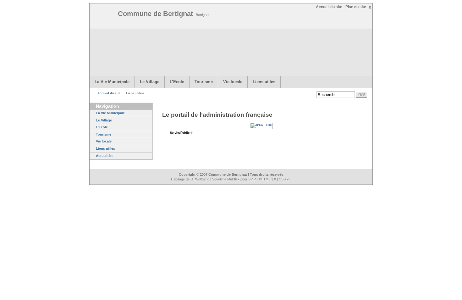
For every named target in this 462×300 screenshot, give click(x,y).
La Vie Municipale (112, 81)
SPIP (252, 179)
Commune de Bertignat (163, 14)
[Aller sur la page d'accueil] (105, 16)
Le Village (149, 81)
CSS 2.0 (285, 179)
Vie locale (232, 81)
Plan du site (355, 7)
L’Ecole (177, 81)
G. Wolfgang (199, 179)
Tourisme (204, 81)
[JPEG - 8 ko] (263, 124)
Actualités (104, 156)
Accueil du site (329, 7)
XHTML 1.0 (267, 179)
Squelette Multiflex (225, 179)
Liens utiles (264, 81)
